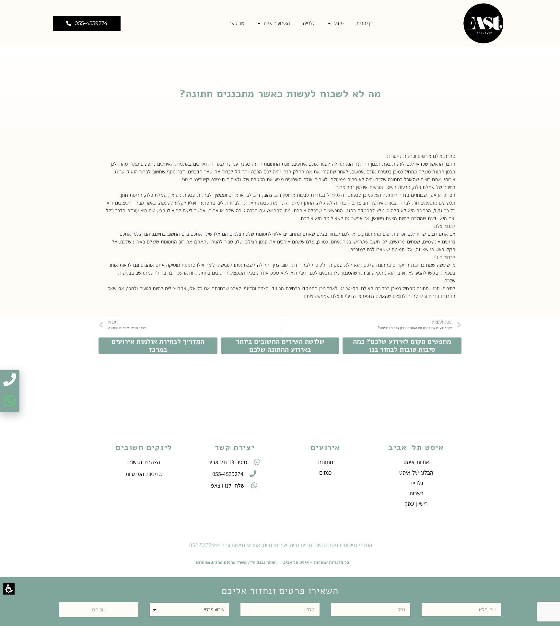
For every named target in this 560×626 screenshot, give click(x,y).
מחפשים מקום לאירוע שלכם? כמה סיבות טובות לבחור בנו (402, 345)
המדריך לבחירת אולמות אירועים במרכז (157, 345)
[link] (482, 23)
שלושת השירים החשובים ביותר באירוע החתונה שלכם (280, 345)
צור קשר (236, 23)
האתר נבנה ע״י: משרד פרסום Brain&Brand (236, 562)
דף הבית (364, 23)
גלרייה (309, 23)
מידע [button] (339, 23)
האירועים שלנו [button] (277, 23)
